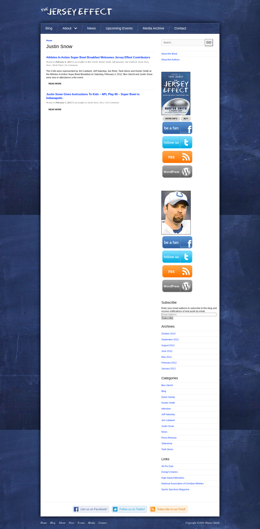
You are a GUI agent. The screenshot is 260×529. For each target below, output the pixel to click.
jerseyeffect (80, 61)
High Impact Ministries (172, 478)
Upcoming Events (119, 28)
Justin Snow (143, 61)
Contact (180, 28)
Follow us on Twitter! (132, 509)
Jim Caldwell (131, 61)
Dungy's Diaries (169, 472)
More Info (171, 118)
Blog (48, 28)
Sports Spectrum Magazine (175, 489)
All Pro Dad (167, 466)
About (66, 28)
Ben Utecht (93, 61)
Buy (186, 118)
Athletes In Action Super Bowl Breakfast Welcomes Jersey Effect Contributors (98, 57)
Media (91, 522)
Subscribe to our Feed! (171, 509)
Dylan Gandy (168, 397)
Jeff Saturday (118, 61)
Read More (55, 83)
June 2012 (166, 351)
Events (81, 522)
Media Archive (153, 28)
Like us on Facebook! (94, 509)
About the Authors (170, 59)
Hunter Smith (105, 61)
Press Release (169, 437)
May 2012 (166, 357)
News (91, 28)
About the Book (169, 53)
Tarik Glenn (57, 65)
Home (49, 40)
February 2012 (169, 362)
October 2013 (168, 333)
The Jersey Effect (77, 11)
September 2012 (170, 339)
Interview (166, 408)
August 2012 (168, 345)
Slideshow (166, 443)
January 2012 (168, 368)
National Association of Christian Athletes (182, 483)
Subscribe (167, 318)
